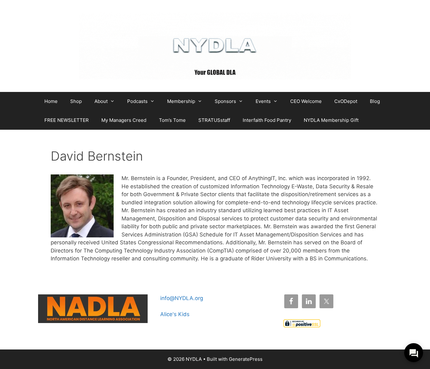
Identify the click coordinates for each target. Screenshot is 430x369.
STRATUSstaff (214, 120)
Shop (76, 101)
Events (263, 101)
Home (51, 101)
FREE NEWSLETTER (66, 120)
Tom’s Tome (172, 120)
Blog (375, 101)
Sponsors (225, 101)
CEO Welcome (306, 101)
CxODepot (345, 101)
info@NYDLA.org (181, 298)
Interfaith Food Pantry (267, 120)
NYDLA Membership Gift (331, 120)
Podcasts (137, 101)
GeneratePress (246, 359)
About (101, 101)
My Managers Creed (123, 120)
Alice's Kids (175, 314)
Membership (181, 101)
